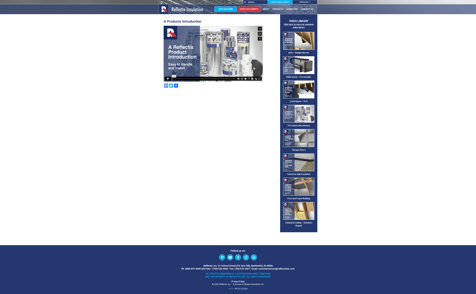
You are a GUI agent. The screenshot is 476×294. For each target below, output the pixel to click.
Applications (226, 9)
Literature (292, 9)
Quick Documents (249, 9)
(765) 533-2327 (242, 268)
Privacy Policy (238, 281)
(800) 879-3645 (193, 268)
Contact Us (307, 9)
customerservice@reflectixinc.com (276, 268)
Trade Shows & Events (280, 2)
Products (277, 9)
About (266, 9)
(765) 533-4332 (220, 268)
